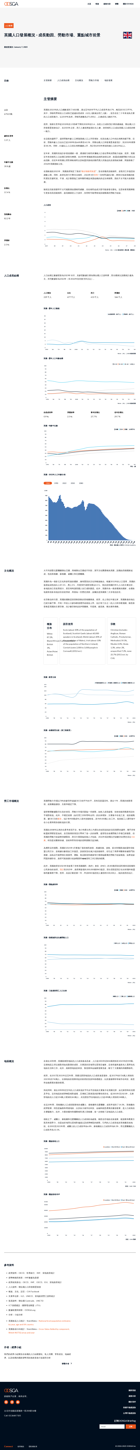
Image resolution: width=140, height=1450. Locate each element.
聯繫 (117, 4)
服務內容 (107, 4)
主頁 (89, 4)
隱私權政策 (33, 1446)
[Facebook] (6, 1402)
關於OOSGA (128, 4)
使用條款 (21, 1446)
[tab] (48, 483)
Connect (8, 1446)
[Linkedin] (12, 1402)
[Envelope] (18, 1402)
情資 (97, 4)
